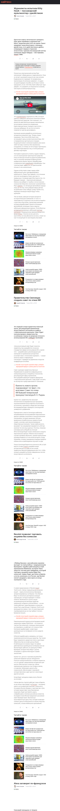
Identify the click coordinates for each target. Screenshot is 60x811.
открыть (26, 446)
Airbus (20, 214)
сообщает (31, 338)
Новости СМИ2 (18, 226)
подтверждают (21, 116)
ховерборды (29, 163)
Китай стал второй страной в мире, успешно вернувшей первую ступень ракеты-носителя (30, 93)
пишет (16, 54)
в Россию (34, 684)
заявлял (20, 186)
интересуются (18, 210)
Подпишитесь (28, 67)
